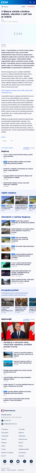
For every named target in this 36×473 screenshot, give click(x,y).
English (3, 470)
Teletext (3, 439)
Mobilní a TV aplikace (7, 452)
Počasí (3, 446)
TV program (4, 429)
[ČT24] (4, 2)
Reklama (21, 432)
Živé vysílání (4, 432)
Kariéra (21, 446)
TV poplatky (4, 436)
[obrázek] (18, 34)
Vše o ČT (3, 456)
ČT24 (2, 20)
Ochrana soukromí (11, 470)
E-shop (3, 449)
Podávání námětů (24, 449)
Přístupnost (21, 470)
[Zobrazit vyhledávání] (30, 2)
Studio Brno (22, 436)
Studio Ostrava (23, 439)
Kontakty (21, 456)
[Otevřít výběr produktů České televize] (34, 2)
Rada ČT (21, 442)
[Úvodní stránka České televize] (8, 410)
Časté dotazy (22, 452)
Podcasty (4, 442)
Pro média (22, 429)
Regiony (5, 141)
